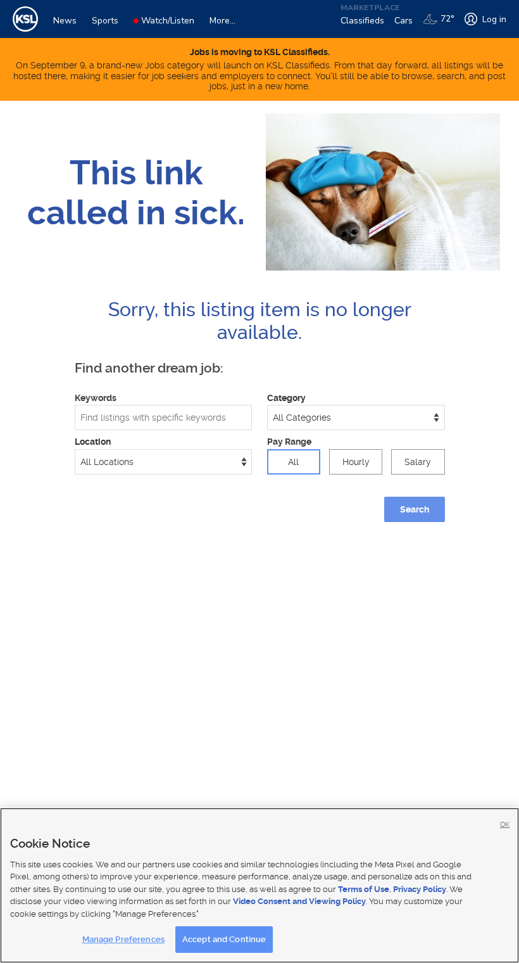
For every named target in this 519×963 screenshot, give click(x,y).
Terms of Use (363, 889)
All (293, 462)
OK (505, 824)
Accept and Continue (224, 939)
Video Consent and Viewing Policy (299, 901)
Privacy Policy (419, 889)
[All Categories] (356, 417)
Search (414, 509)
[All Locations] (164, 462)
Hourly (356, 462)
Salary (417, 462)
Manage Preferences (123, 939)
